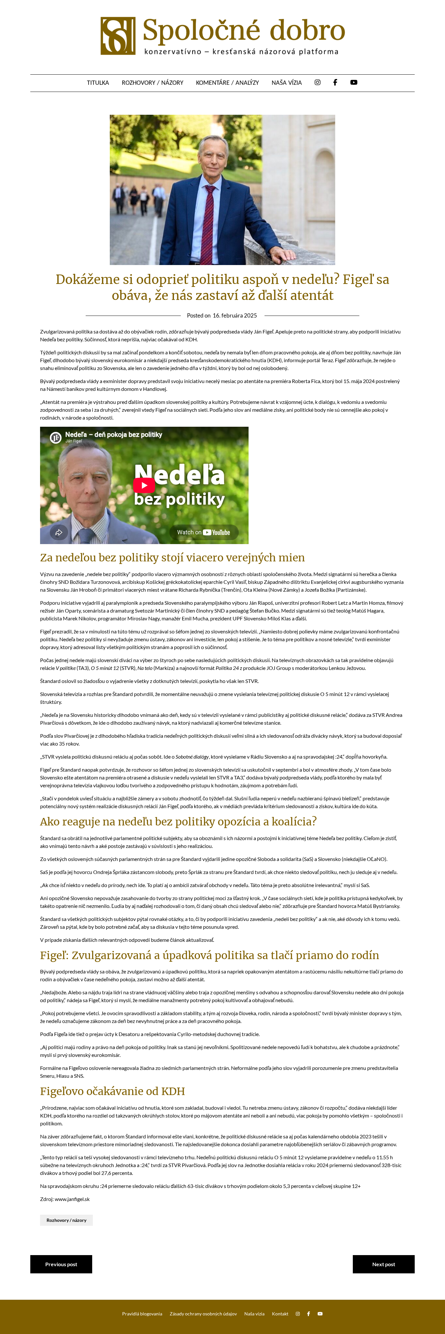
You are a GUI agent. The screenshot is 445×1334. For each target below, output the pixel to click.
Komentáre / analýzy (227, 83)
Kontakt (280, 1313)
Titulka (98, 83)
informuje (295, 360)
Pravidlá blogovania (142, 1313)
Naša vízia (287, 83)
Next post (383, 1264)
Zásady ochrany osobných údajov (203, 1313)
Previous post (61, 1264)
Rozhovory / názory (152, 83)
